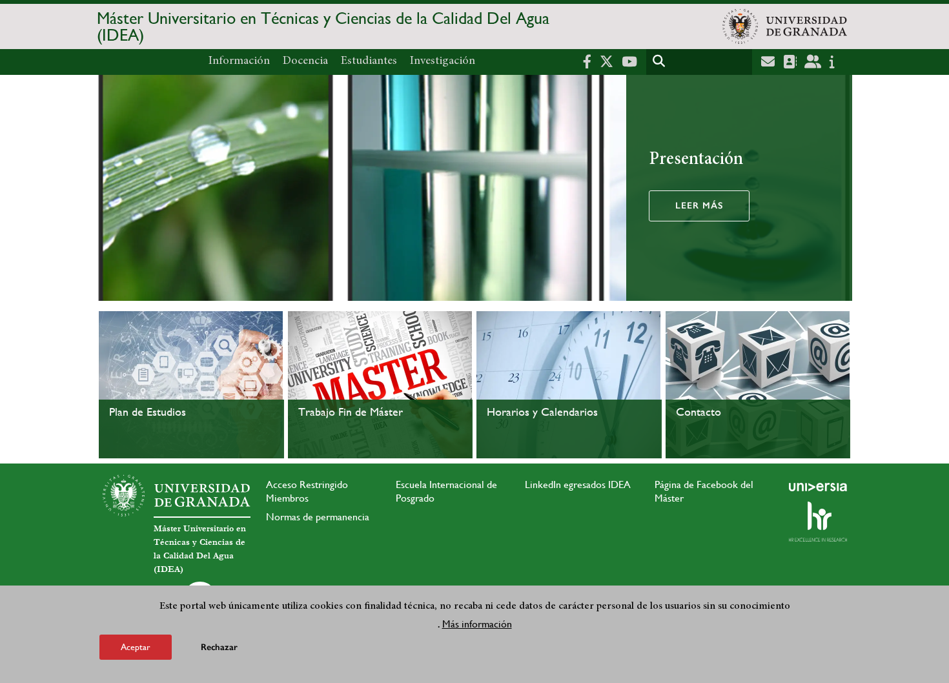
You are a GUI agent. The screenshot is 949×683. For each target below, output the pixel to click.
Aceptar (135, 647)
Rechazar (219, 647)
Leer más (699, 205)
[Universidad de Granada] (784, 26)
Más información (477, 624)
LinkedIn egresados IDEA (578, 484)
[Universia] (818, 487)
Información (239, 61)
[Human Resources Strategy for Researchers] (818, 522)
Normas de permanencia (317, 517)
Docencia (305, 61)
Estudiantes (369, 61)
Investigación (442, 61)
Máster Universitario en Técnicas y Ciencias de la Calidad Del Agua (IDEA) (323, 26)
